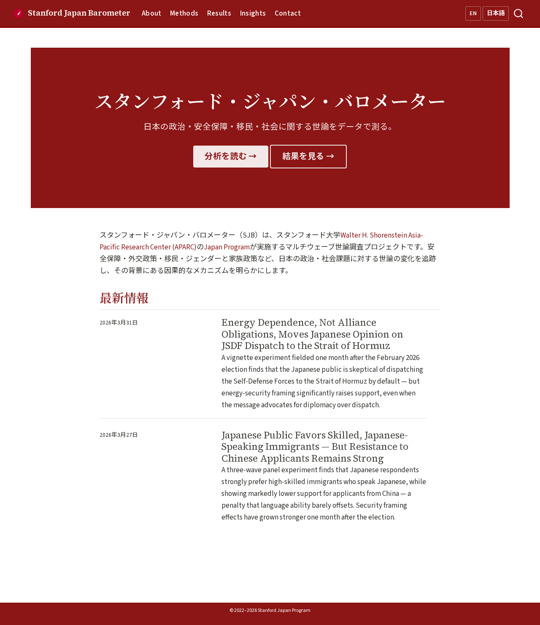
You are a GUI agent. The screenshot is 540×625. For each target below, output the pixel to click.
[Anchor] (157, 297)
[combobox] (518, 13)
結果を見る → (308, 156)
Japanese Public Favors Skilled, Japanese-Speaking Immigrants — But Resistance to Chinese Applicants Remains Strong (314, 446)
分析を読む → (231, 156)
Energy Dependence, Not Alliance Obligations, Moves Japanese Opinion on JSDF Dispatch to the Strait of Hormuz (312, 334)
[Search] (518, 13)
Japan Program (227, 247)
